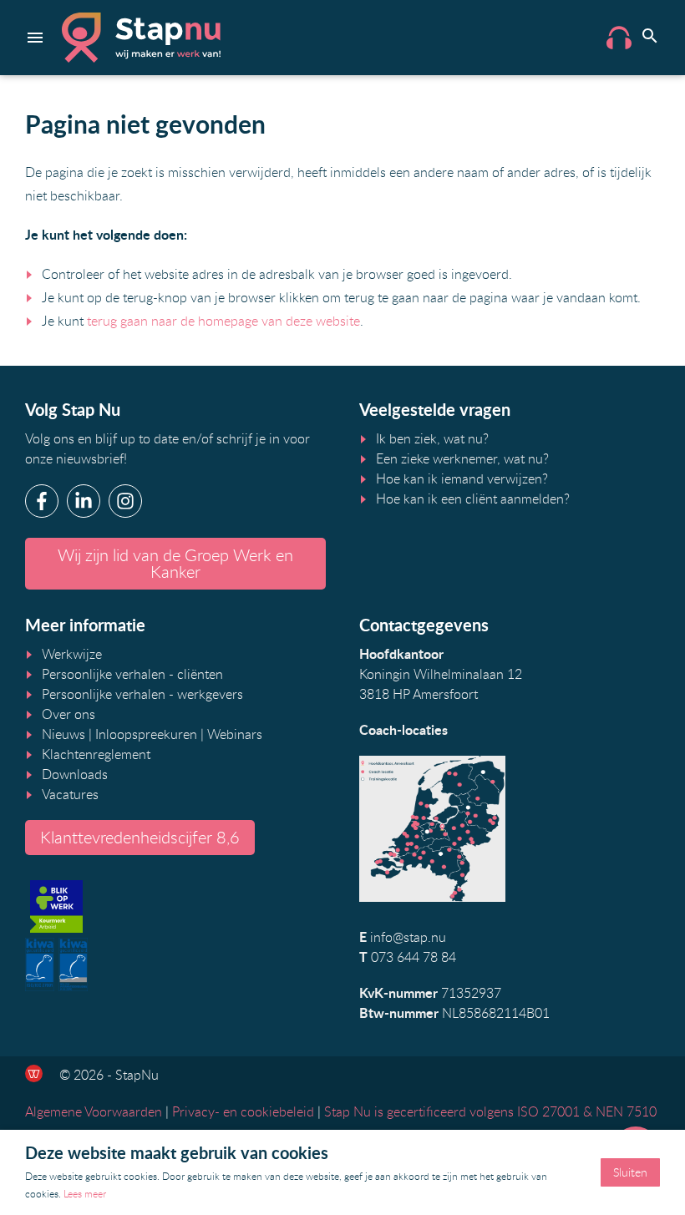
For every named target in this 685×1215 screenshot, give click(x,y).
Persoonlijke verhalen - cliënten (132, 674)
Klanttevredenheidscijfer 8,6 (140, 837)
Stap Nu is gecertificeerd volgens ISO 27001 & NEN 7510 (490, 1111)
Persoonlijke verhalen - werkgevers (142, 694)
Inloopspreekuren (146, 734)
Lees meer (84, 1193)
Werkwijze (72, 654)
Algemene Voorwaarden (93, 1111)
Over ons (68, 714)
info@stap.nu (408, 937)
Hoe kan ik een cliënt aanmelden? (473, 498)
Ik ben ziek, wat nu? (432, 438)
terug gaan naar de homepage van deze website (223, 320)
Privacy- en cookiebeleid (243, 1111)
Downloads (75, 774)
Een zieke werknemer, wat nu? (462, 458)
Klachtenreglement (96, 754)
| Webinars (229, 734)
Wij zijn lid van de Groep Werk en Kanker (175, 563)
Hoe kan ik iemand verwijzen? (462, 478)
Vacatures (70, 794)
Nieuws (63, 734)
